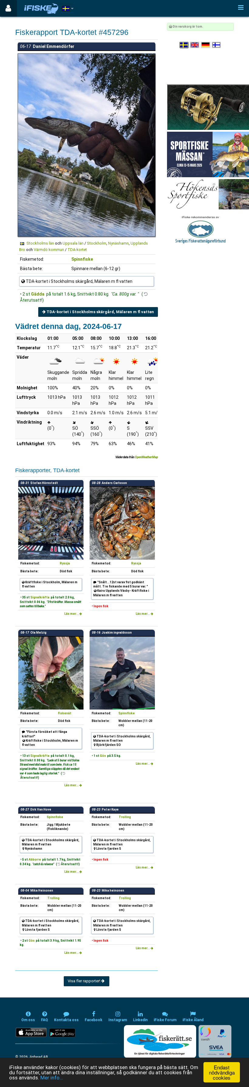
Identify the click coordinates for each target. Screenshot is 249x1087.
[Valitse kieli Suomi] (216, 45)
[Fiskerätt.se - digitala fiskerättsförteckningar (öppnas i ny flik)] (160, 1041)
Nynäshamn (118, 243)
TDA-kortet (77, 249)
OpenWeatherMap (146, 457)
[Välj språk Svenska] (184, 45)
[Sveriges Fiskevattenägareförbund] (200, 229)
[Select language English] (194, 45)
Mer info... (51, 1078)
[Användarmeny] (8, 8)
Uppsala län (73, 243)
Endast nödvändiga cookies (222, 1072)
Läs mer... (71, 613)
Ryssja (65, 563)
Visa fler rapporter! (84, 981)
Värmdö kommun (49, 249)
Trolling (125, 817)
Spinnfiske (82, 259)
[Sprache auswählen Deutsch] (205, 45)
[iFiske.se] (41, 8)
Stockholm (96, 243)
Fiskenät (64, 713)
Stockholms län (40, 243)
